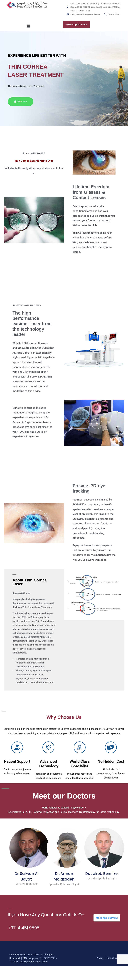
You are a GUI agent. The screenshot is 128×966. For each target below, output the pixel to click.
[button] (28, 26)
